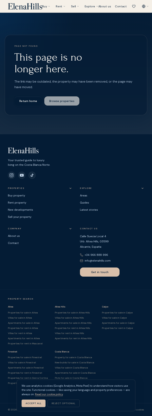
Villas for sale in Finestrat (22, 362)
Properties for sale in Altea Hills (72, 312)
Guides (84, 202)
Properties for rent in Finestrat (25, 372)
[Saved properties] (134, 6)
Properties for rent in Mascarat (25, 343)
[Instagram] (11, 175)
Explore (90, 6)
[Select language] (145, 6)
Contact (121, 6)
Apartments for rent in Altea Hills (73, 338)
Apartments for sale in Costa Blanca (75, 372)
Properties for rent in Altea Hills (72, 328)
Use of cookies (136, 409)
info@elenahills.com (98, 260)
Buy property (16, 195)
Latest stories (89, 209)
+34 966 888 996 (96, 255)
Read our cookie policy (49, 394)
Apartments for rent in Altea (24, 338)
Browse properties (61, 101)
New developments (20, 209)
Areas (83, 195)
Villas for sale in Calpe (114, 317)
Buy (44, 6)
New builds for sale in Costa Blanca (74, 362)
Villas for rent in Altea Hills (69, 333)
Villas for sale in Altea (20, 317)
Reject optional (63, 403)
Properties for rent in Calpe (117, 328)
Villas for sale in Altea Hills (69, 317)
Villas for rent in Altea (20, 333)
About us (104, 6)
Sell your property (19, 217)
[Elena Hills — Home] (25, 6)
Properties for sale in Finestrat (25, 357)
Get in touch (99, 272)
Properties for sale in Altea (23, 312)
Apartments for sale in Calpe (118, 323)
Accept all (34, 403)
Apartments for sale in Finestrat (26, 367)
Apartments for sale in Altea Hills (73, 323)
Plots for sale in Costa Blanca (71, 378)
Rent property (17, 202)
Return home (28, 101)
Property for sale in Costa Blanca (73, 357)
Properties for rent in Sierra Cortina (28, 378)
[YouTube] (21, 175)
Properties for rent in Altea (23, 328)
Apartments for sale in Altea (24, 323)
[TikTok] (32, 175)
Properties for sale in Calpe (117, 312)
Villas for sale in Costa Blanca (71, 367)
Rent (59, 6)
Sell (73, 6)
